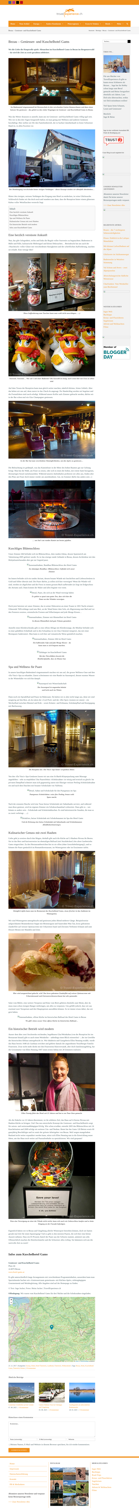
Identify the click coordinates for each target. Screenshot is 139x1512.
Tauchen (95, 1484)
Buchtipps (107, 315)
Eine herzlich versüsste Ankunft (21, 212)
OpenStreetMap (84, 1361)
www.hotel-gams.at (16, 1272)
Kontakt (13, 1479)
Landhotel (50, 1366)
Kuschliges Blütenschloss (19, 215)
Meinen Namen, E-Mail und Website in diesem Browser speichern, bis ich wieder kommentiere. (50, 1444)
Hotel (33, 1366)
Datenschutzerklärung (19, 1474)
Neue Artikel (24, 24)
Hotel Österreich (41, 1366)
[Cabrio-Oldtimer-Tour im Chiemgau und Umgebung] (52, 1384)
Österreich (57, 1366)
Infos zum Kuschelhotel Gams (21, 228)
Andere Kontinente (53, 24)
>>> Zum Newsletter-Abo (114, 205)
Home (12, 24)
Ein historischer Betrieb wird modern (23, 224)
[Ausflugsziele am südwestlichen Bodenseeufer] (82, 1384)
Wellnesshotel (66, 1366)
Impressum (14, 1469)
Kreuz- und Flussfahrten (113, 318)
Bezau (78, 1366)
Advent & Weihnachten (101, 1487)
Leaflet (77, 1361)
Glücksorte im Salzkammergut (116, 254)
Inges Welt (107, 311)
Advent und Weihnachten (113, 324)
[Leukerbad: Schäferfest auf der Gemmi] (21, 1384)
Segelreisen (108, 321)
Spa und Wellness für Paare (20, 218)
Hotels (107, 24)
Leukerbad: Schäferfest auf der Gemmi (20, 1405)
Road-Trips (96, 1475)
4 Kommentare (54, 1410)
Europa (36, 24)
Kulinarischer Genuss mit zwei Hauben (24, 221)
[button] (127, 23)
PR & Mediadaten (17, 1484)
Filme (105, 327)
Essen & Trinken (92, 24)
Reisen (22, 1368)
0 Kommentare (31, 1368)
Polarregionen (73, 24)
